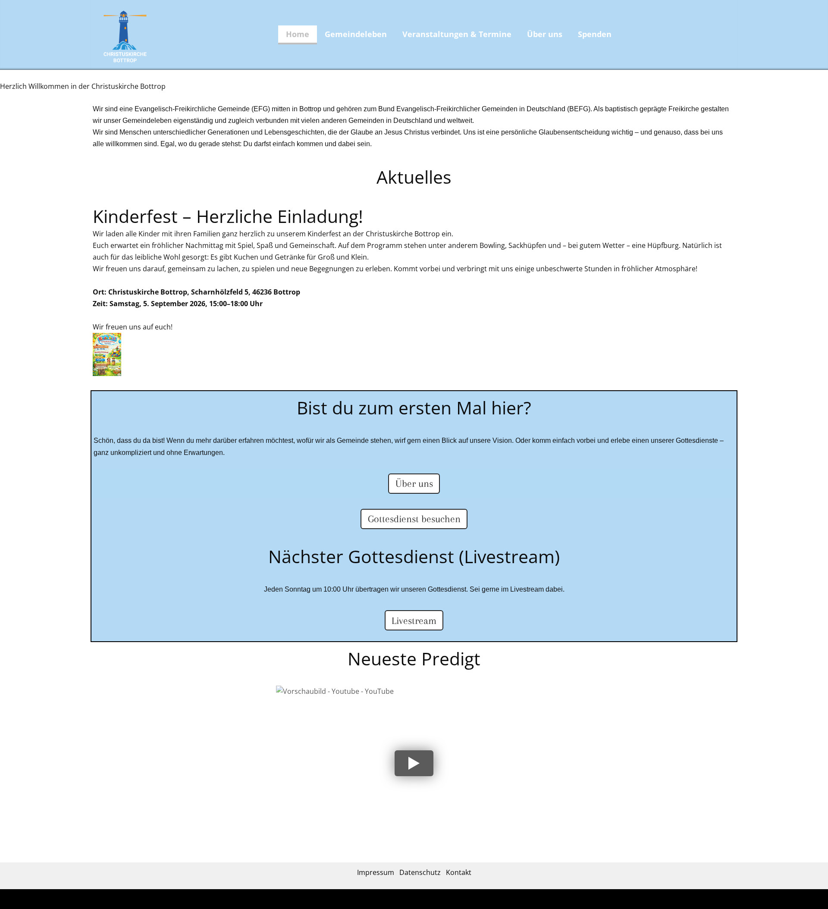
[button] (414, 763)
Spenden (595, 34)
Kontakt (458, 872)
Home (297, 34)
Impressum (375, 872)
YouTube (301, 699)
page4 (420, 900)
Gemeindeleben (356, 34)
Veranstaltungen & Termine (456, 34)
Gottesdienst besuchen (414, 518)
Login (435, 900)
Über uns (544, 34)
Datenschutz (420, 872)
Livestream (414, 620)
